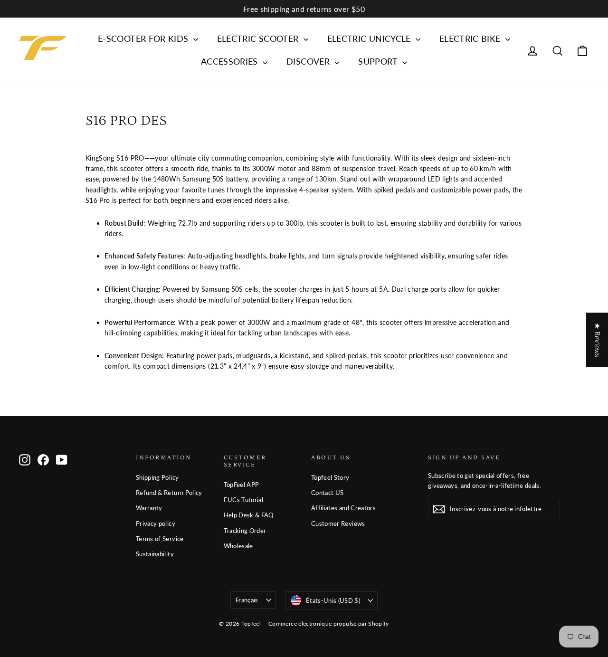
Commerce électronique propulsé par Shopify (328, 623)
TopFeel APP (241, 484)
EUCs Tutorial (244, 500)
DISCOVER (309, 61)
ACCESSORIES (230, 61)
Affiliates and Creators (343, 508)
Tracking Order (245, 530)
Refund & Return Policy (169, 492)
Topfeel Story (330, 477)
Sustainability (155, 554)
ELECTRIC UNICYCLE (370, 38)
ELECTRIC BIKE (471, 38)
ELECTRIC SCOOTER (259, 38)
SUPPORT (379, 61)
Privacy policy (155, 523)
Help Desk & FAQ (249, 515)
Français (247, 600)
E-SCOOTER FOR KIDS (144, 38)
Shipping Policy (157, 477)
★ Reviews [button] (597, 340)
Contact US (327, 492)
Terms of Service (160, 539)
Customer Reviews (338, 523)
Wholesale (238, 546)
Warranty (149, 508)
